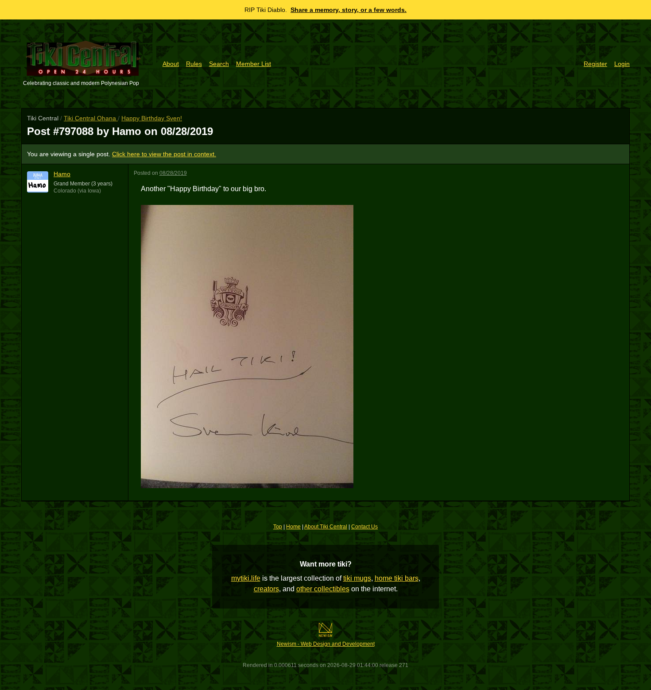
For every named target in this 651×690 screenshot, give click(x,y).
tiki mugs (357, 578)
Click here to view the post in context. (164, 154)
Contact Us (364, 527)
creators (266, 589)
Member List (253, 63)
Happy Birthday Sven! (151, 118)
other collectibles (322, 589)
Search (219, 63)
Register (595, 63)
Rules (194, 63)
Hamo (62, 173)
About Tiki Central (325, 527)
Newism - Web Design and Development (326, 644)
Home (293, 527)
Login (622, 63)
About (171, 63)
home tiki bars (396, 578)
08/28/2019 (173, 173)
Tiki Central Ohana (91, 118)
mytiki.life (245, 578)
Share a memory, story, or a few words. (349, 9)
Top (277, 527)
